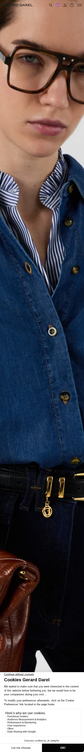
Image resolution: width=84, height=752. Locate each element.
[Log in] (65, 5)
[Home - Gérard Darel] (17, 5)
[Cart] (72, 5)
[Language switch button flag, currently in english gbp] (58, 5)
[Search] (51, 5)
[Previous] (4, 363)
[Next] (80, 363)
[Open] (79, 5)
